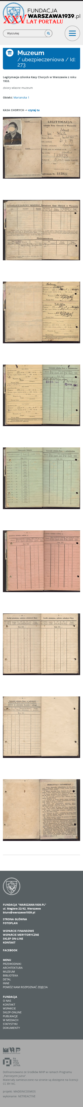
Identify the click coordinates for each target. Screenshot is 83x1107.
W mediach (10, 1020)
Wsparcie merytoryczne (21, 935)
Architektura (13, 967)
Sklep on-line (13, 938)
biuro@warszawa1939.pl (19, 912)
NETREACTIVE (27, 1096)
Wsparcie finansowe (18, 931)
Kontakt (9, 942)
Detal (7, 979)
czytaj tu (34, 110)
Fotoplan (10, 923)
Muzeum (9, 971)
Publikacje (10, 1016)
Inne (6, 983)
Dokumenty (11, 1028)
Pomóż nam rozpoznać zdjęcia (25, 987)
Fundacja (10, 997)
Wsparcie (9, 1008)
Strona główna (15, 919)
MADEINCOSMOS (25, 1091)
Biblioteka (10, 975)
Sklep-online (12, 1012)
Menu (7, 960)
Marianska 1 (21, 97)
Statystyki (10, 1024)
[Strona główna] (41, 13)
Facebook (10, 950)
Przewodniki (12, 964)
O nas (7, 1000)
